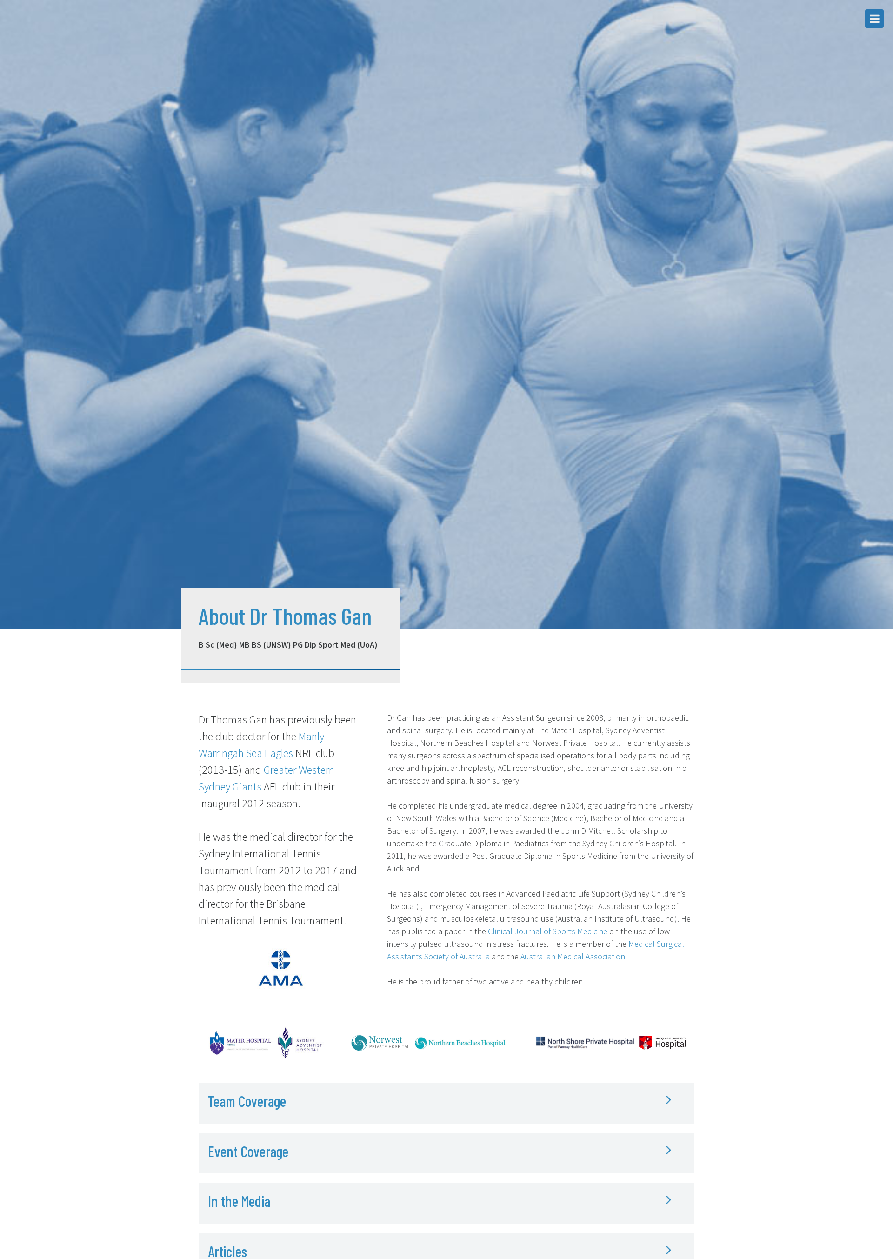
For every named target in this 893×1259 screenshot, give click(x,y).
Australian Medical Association (572, 956)
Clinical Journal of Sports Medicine (547, 931)
